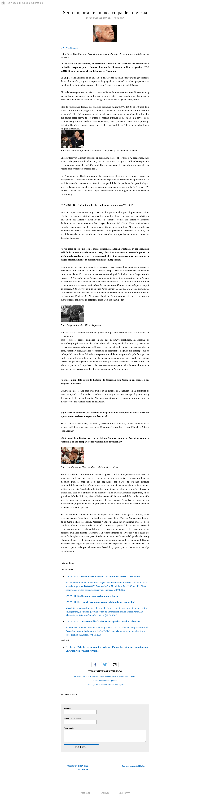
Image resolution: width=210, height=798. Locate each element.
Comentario (69, 728)
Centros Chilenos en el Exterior (25, 3)
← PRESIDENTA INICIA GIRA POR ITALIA (76, 767)
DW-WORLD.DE (69, 47)
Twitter (105, 664)
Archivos (105, 793)
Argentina (119, 18)
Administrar (124, 793)
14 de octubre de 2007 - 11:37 (99, 18)
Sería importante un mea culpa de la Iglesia (105, 12)
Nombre (67, 708)
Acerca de (85, 793)
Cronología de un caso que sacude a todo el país (105, 685)
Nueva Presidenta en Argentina (105, 680)
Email (115, 664)
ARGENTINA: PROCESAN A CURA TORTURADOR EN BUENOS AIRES (105, 676)
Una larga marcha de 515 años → (134, 766)
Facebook (95, 664)
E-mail (73, 718)
